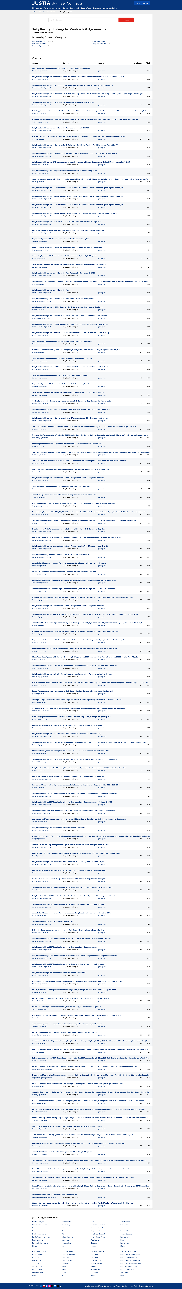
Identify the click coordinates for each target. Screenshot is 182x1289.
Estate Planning (67, 1237)
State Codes (66, 1257)
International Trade (98, 1237)
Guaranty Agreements (39, 702)
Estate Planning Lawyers (41, 1237)
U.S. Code (35, 1257)
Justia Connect (89, 1286)
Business (94, 1222)
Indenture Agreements (39, 113)
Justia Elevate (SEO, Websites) (130, 1263)
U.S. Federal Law (39, 1251)
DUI (63, 1234)
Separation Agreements (39, 71)
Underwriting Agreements (40, 122)
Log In (138, 3)
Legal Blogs (95, 1257)
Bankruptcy (66, 1225)
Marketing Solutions (110, 8)
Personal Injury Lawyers (40, 1243)
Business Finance (38, 41)
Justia (34, 12)
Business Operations (39, 46)
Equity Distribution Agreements (41, 318)
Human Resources (98, 41)
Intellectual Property (98, 1234)
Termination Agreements (40, 583)
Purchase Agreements (39, 753)
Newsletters (97, 8)
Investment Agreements (39, 1188)
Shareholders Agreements (40, 1018)
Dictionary (124, 1225)
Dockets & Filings (38, 1272)
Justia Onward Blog (127, 1269)
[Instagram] (49, 1286)
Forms (39, 12)
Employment (95, 1231)
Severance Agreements (39, 566)
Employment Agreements (40, 250)
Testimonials (125, 1272)
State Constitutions (68, 1254)
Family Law (65, 1240)
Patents (93, 1266)
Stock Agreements (38, 856)
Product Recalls (96, 1263)
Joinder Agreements (38, 446)
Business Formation (39, 44)
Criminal (64, 1228)
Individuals (66, 1222)
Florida (64, 1266)
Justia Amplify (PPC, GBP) (129, 1266)
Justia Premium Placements (130, 1260)
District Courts (37, 1269)
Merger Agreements (38, 839)
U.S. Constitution (38, 1254)
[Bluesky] (55, 1286)
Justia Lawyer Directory (128, 1257)
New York (65, 1269)
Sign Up (145, 3)
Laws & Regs (86, 8)
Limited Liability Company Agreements (44, 1197)
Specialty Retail (102, 71)
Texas (64, 1272)
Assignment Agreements (39, 822)
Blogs (122, 1240)
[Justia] (41, 3)
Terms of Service (121, 1286)
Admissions (124, 1228)
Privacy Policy (133, 1286)
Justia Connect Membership (130, 1254)
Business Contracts (49, 12)
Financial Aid (124, 1231)
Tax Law (94, 1243)
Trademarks (95, 1269)
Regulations (36, 1260)
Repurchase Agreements (39, 659)
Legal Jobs (94, 1254)
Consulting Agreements (39, 258)
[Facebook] (47, 1286)
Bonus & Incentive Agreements (41, 88)
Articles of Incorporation (39, 1154)
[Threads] (52, 1286)
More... (34, 1246)
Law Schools (75, 8)
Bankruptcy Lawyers (39, 1225)
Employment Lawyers (39, 1234)
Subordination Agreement (40, 1112)
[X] (58, 1286)
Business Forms (96, 1260)
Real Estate (95, 1240)
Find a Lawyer (37, 8)
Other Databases (98, 1251)
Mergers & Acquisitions (100, 44)
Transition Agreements (39, 497)
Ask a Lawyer (49, 8)
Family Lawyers (37, 1240)
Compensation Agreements (40, 79)
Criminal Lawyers (38, 1231)
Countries (94, 1272)
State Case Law (67, 1260)
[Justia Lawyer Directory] (60, 1286)
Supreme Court (37, 1263)
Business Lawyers (38, 1228)
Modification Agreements (40, 1163)
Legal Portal (99, 1286)
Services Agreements (38, 787)
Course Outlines (126, 1234)
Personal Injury (67, 1243)
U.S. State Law (68, 1251)
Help (113, 1286)
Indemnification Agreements (41, 813)
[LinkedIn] (41, 1286)
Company (107, 1286)
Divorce (64, 1231)
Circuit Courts (37, 1266)
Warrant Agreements (38, 310)
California (65, 1263)
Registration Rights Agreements (42, 1069)
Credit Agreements (38, 139)
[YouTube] (44, 1286)
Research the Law (62, 8)
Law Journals (125, 1237)
